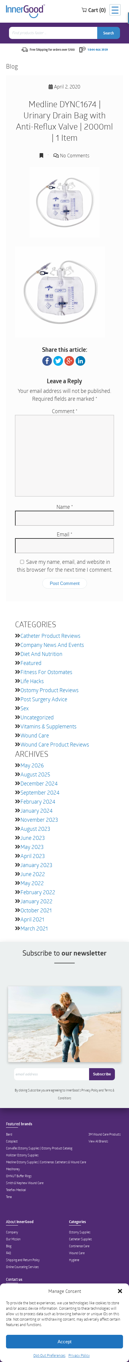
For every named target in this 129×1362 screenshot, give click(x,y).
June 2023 (32, 837)
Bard (9, 1134)
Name (64, 506)
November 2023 (39, 819)
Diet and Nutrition (41, 653)
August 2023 (35, 828)
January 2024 (36, 810)
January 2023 (36, 865)
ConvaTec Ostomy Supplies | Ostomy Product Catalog (39, 1148)
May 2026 (32, 765)
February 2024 (37, 801)
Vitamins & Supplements (48, 726)
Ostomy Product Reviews (49, 690)
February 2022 (37, 892)
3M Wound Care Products (104, 1134)
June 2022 (32, 874)
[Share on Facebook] (47, 360)
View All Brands (98, 1141)
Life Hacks (32, 681)
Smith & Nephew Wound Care (25, 1183)
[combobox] (53, 33)
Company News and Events (52, 644)
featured (30, 663)
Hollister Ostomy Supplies (22, 1155)
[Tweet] (58, 360)
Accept (64, 1341)
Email (64, 534)
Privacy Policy (79, 1355)
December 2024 (39, 783)
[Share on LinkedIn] (80, 360)
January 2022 (36, 901)
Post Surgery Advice (43, 699)
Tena (9, 1197)
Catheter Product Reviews (50, 635)
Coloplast (12, 1141)
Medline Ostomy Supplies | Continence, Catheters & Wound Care (46, 1162)
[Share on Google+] (69, 360)
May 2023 (32, 846)
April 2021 (32, 919)
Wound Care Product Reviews (54, 744)
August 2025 (35, 774)
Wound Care (34, 735)
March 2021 (34, 928)
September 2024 (39, 792)
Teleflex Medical (16, 1190)
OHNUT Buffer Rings (19, 1176)
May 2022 (32, 883)
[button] (120, 1291)
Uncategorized (37, 717)
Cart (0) (97, 10)
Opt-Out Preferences (49, 1355)
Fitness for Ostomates (46, 672)
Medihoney (13, 1169)
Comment (64, 411)
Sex (24, 708)
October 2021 (36, 910)
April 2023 (32, 855)
